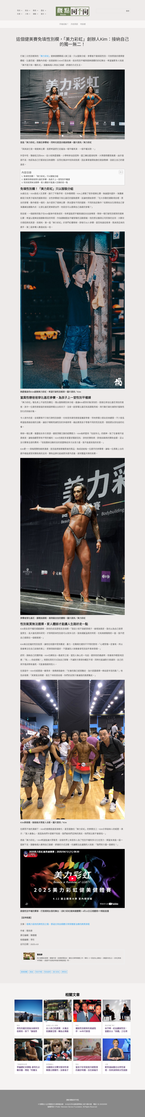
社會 (18, 14)
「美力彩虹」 (45, 56)
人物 (26, 14)
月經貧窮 (74, 24)
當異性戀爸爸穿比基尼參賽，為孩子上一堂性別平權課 (47, 179)
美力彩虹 (56, 972)
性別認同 (47, 972)
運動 (34, 14)
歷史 (42, 10)
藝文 (42, 14)
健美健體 (24, 972)
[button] (119, 172)
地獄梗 (83, 24)
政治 (26, 10)
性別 (18, 10)
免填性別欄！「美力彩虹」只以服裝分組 (41, 176)
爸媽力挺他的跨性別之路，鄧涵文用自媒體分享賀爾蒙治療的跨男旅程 (58, 924)
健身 (31, 972)
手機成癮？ (63, 24)
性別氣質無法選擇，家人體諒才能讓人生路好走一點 (46, 182)
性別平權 (38, 972)
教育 (34, 10)
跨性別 (64, 972)
